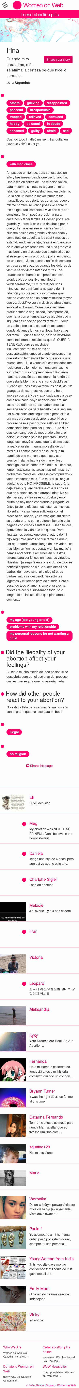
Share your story (58, 59)
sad (66, 130)
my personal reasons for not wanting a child (39, 635)
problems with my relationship (33, 626)
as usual (33, 123)
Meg (33, 823)
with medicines (21, 164)
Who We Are (12, 1347)
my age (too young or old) (29, 619)
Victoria (36, 957)
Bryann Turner (42, 1091)
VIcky (34, 1314)
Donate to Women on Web (18, 1368)
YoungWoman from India (51, 1259)
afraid (51, 130)
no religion (18, 753)
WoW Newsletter (55, 1366)
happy (14, 123)
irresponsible (40, 109)
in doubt (53, 123)
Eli (31, 797)
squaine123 (39, 1147)
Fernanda (38, 1061)
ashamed (17, 130)
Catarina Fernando (46, 1117)
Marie (34, 1173)
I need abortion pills (39, 14)
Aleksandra (39, 1009)
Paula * (35, 1228)
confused (55, 116)
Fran (33, 931)
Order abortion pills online (56, 1349)
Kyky (33, 1035)
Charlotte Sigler (43, 879)
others (15, 103)
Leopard (36, 983)
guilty (35, 130)
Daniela (36, 853)
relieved (35, 116)
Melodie (36, 905)
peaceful (16, 109)
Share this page (41, 765)
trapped (16, 116)
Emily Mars (39, 1288)
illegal (14, 732)
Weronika (37, 1199)
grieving (33, 103)
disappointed (57, 103)
